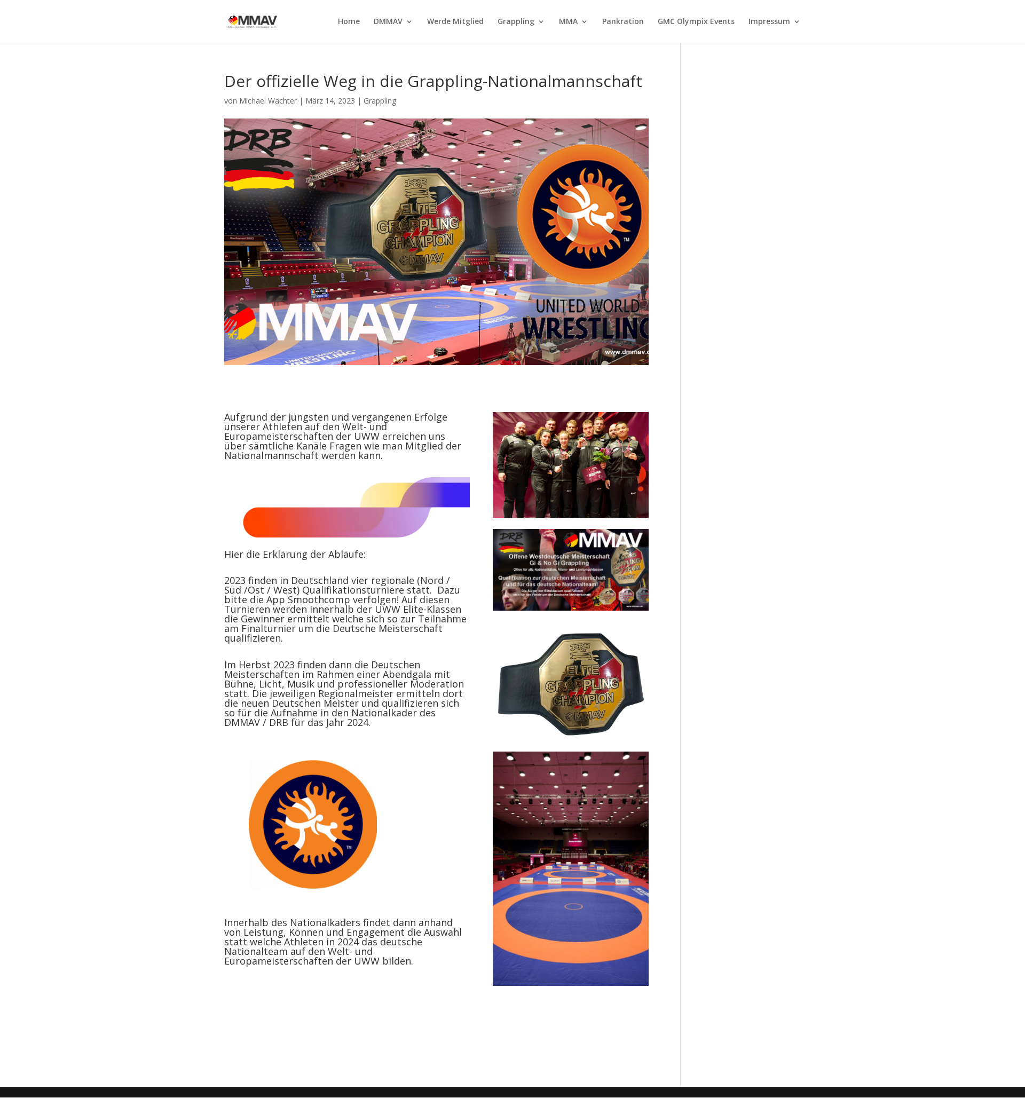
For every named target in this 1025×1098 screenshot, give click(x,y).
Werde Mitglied (455, 22)
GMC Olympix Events (696, 22)
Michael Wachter (268, 101)
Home (349, 22)
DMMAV (388, 22)
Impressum (769, 22)
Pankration (623, 22)
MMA (568, 22)
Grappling (516, 22)
